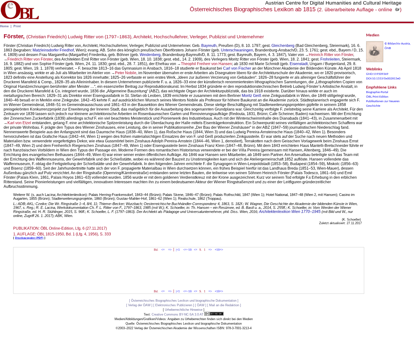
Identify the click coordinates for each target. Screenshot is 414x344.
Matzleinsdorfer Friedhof (53, 50)
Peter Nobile (125, 73)
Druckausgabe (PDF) (29, 237)
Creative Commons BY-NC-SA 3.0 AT (178, 314)
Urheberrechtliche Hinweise (183, 309)
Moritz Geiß (251, 96)
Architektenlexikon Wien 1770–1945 (290, 212)
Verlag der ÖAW (139, 305)
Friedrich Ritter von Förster (29, 59)
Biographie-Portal (377, 92)
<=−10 (187, 249)
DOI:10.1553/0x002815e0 (383, 78)
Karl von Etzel (19, 123)
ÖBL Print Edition (377, 96)
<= (163, 249)
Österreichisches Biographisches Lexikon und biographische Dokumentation (183, 300)
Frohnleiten (330, 59)
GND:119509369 (377, 73)
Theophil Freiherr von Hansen (206, 64)
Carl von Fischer (237, 68)
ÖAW (200, 305)
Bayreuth (209, 46)
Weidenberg (150, 55)
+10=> (219, 249)
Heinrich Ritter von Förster (331, 55)
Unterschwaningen (237, 50)
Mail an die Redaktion (224, 305)
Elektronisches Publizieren (173, 305)
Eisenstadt (299, 64)
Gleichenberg (282, 46)
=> (170, 249)
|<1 (178, 249)
